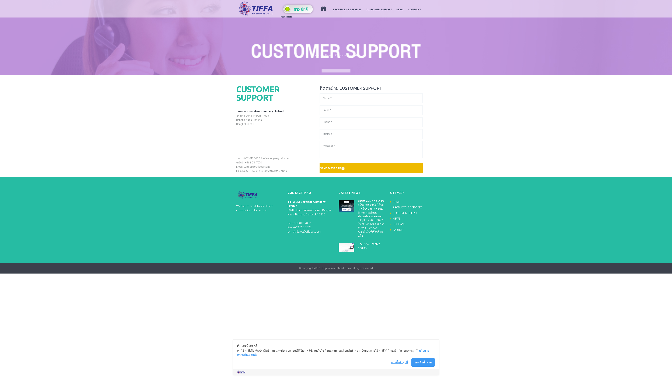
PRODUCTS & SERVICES (347, 10)
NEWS (400, 10)
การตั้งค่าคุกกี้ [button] (399, 362)
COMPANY (414, 10)
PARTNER (286, 17)
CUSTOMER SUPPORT (379, 10)
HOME (396, 202)
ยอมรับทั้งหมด (423, 362)
